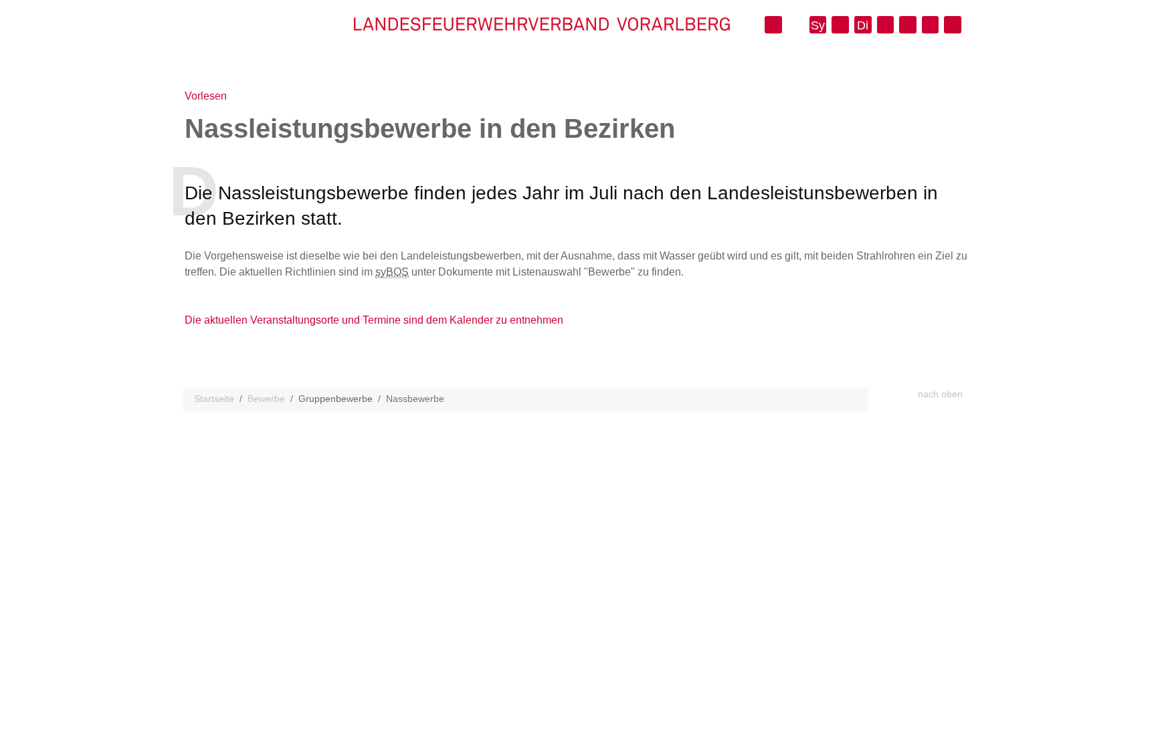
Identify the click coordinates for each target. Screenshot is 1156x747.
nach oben (940, 394)
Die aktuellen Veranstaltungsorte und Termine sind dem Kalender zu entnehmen (374, 320)
